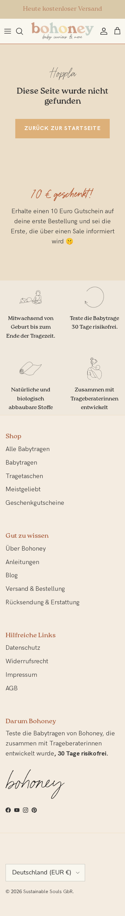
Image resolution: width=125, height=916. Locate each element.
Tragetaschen (24, 476)
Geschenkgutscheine (35, 503)
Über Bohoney (26, 548)
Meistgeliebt (23, 489)
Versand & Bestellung (35, 589)
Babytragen (21, 462)
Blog (12, 575)
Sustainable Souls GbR (48, 892)
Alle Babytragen (28, 449)
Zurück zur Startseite (62, 128)
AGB (12, 688)
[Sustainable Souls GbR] (62, 31)
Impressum (21, 675)
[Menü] (7, 31)
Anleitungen (22, 562)
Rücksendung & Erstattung (43, 602)
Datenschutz (23, 647)
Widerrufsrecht (27, 661)
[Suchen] (23, 31)
